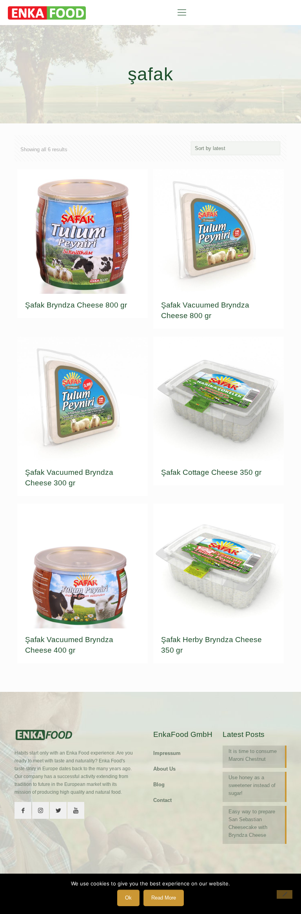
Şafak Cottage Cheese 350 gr (211, 472)
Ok (128, 898)
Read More (163, 898)
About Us (164, 769)
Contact (162, 800)
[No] (284, 894)
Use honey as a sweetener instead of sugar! (252, 785)
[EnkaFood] (47, 12)
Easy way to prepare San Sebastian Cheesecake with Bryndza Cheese (251, 823)
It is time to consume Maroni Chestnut (252, 755)
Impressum (167, 753)
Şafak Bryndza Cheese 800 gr (76, 305)
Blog (159, 784)
